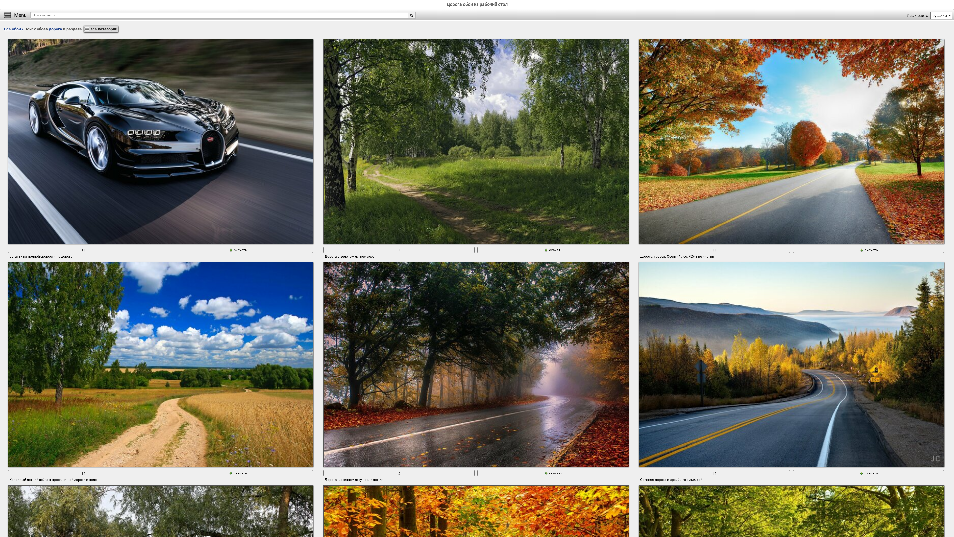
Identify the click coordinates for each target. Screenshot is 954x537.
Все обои (12, 29)
